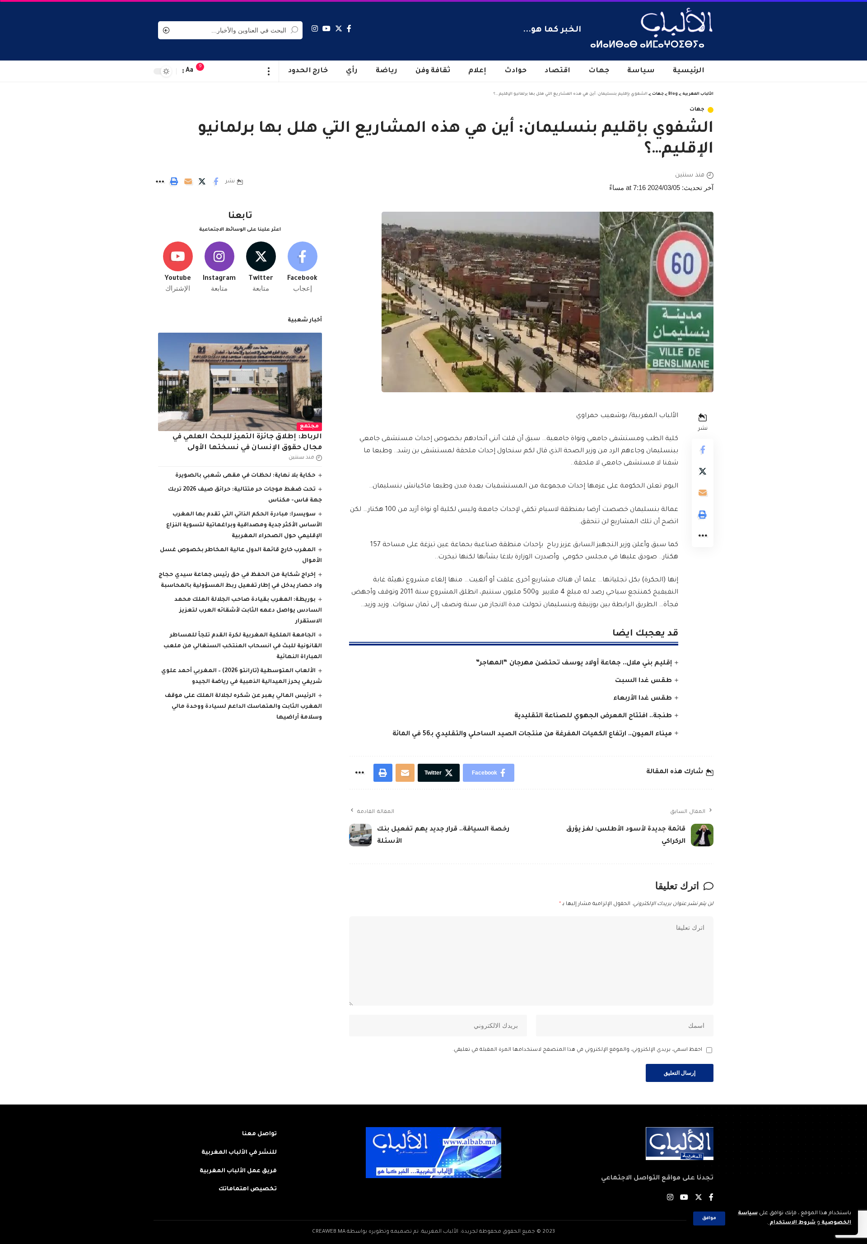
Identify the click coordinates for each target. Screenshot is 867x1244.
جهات (697, 110)
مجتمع (309, 427)
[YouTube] (326, 29)
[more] (269, 71)
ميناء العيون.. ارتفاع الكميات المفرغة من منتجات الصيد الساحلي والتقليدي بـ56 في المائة (532, 734)
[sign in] (218, 71)
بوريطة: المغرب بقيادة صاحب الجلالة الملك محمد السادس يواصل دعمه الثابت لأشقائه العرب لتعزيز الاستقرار (248, 611)
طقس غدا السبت (643, 681)
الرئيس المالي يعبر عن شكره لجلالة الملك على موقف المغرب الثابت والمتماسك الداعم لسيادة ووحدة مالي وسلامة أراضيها (243, 707)
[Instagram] (314, 29)
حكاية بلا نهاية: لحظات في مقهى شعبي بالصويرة (245, 476)
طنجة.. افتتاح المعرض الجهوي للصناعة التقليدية (593, 716)
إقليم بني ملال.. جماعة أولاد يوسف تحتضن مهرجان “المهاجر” (573, 663)
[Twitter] (339, 29)
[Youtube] (177, 267)
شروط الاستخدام (792, 1223)
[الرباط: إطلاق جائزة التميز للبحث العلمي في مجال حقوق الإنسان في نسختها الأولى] (240, 382)
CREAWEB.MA (328, 1232)
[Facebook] (349, 29)
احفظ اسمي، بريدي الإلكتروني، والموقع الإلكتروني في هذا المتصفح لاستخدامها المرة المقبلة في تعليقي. (577, 1050)
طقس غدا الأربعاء (642, 698)
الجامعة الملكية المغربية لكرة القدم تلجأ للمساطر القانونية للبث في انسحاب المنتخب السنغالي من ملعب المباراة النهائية (242, 646)
